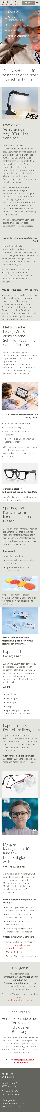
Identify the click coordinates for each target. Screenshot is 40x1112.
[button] (37, 3)
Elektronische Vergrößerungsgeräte (17, 18)
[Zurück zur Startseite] (10, 3)
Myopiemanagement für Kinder (19, 37)
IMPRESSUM (7, 1074)
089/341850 (22, 1062)
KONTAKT (28, 3)
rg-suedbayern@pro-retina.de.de (20, 1000)
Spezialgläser (14, 30)
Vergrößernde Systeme (19, 25)
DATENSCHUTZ (8, 1077)
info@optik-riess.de (24, 1059)
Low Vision (13, 11)
